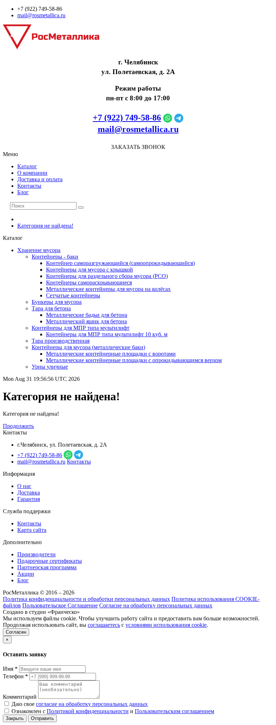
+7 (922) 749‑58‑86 (127, 117)
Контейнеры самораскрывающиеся (89, 282)
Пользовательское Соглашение (60, 605)
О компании (32, 173)
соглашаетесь (104, 625)
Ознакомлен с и (112, 711)
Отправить (42, 718)
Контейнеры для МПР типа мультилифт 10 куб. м (106, 334)
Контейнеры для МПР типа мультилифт (80, 328)
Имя (10, 669)
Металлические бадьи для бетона (86, 315)
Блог (23, 192)
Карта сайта (31, 530)
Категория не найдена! (45, 226)
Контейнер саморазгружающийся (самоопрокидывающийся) (120, 263)
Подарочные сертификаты (49, 561)
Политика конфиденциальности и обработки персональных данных (86, 599)
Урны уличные (50, 367)
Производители (36, 554)
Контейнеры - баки (55, 257)
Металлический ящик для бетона (86, 321)
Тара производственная (60, 341)
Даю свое (79, 704)
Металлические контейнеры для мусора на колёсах (108, 289)
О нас (24, 486)
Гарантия (28, 499)
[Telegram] (178, 117)
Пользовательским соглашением (174, 711)
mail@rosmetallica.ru (41, 15)
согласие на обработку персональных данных (92, 704)
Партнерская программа (47, 567)
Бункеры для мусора (57, 302)
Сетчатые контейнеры (73, 295)
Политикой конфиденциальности (88, 711)
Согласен (16, 632)
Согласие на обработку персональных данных (155, 605)
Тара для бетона (51, 308)
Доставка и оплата (40, 179)
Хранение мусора (38, 250)
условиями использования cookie (166, 625)
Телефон (15, 676)
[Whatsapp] (167, 117)
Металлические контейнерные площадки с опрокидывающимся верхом (134, 360)
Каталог (27, 166)
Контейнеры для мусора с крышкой (89, 269)
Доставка (28, 492)
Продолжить (18, 426)
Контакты (29, 186)
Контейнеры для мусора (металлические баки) (88, 347)
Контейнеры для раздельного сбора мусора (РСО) (107, 276)
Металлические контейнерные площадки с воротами (111, 354)
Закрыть (15, 718)
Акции (25, 574)
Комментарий (20, 697)
